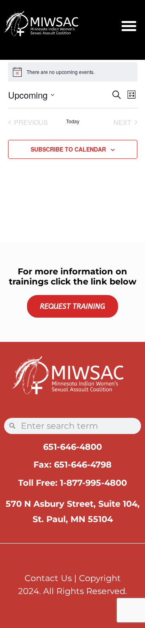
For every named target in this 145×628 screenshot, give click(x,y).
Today (72, 121)
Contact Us (48, 578)
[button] (129, 26)
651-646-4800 (72, 447)
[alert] (72, 72)
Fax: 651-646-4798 (72, 464)
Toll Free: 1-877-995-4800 (72, 483)
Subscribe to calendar (68, 149)
